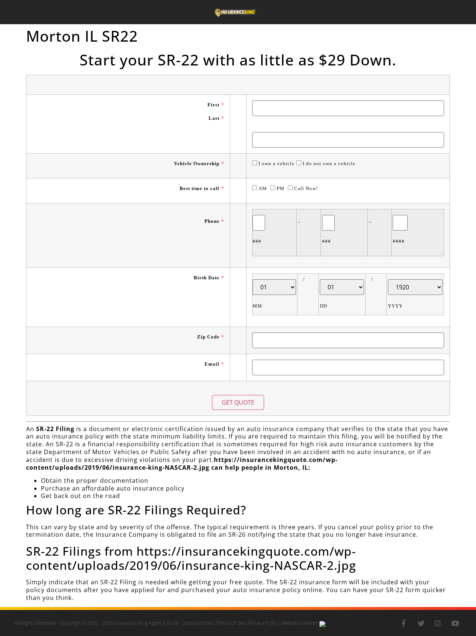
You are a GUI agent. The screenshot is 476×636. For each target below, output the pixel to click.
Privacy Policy (263, 623)
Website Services (300, 623)
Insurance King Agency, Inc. (144, 623)
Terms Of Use (230, 623)
